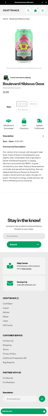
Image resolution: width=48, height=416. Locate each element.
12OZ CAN (22, 104)
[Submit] (42, 399)
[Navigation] (42, 10)
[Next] (42, 2)
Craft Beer (8, 303)
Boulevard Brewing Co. (12, 88)
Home (5, 19)
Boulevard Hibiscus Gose (20, 19)
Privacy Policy (9, 353)
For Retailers (9, 382)
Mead (5, 316)
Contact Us (8, 340)
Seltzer (6, 312)
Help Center (26, 269)
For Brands (8, 378)
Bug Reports (8, 362)
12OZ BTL (33, 104)
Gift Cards (8, 325)
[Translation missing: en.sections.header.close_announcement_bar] (46, 2)
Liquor (6, 308)
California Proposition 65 (14, 358)
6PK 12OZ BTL (23, 110)
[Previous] (5, 2)
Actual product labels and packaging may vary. (24, 68)
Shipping (7, 345)
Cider (5, 321)
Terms (6, 349)
